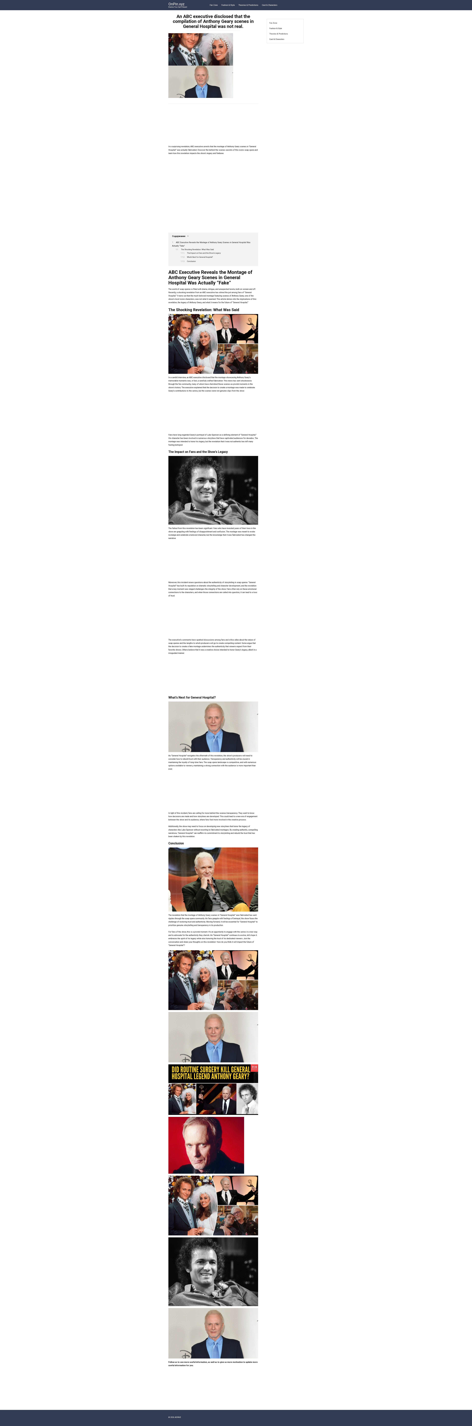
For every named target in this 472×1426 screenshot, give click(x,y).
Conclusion (191, 261)
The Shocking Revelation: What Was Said (197, 249)
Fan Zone (214, 5)
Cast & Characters (269, 5)
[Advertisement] (213, 124)
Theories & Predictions (248, 5)
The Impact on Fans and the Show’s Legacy (204, 253)
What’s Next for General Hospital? (200, 257)
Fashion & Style (228, 5)
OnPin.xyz (176, 4)
